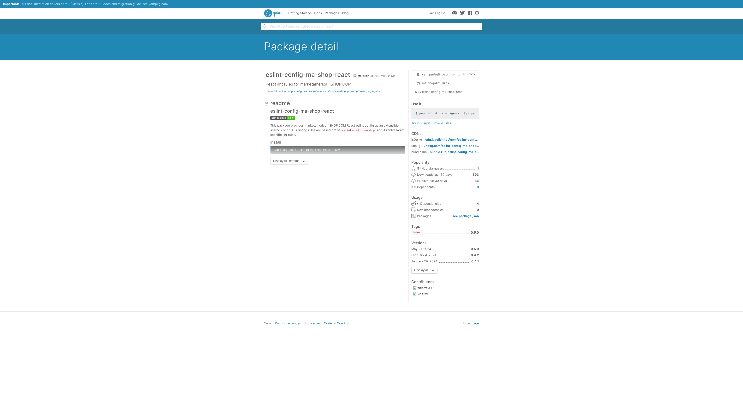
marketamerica (317, 91)
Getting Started (299, 13)
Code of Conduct (336, 323)
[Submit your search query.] (265, 26)
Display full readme (286, 161)
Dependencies (430, 204)
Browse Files (442, 123)
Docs (318, 13)
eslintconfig (286, 91)
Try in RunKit (420, 123)
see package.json (465, 216)
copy (471, 74)
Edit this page (469, 323)
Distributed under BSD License (297, 323)
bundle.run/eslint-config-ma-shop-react (461, 152)
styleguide (374, 91)
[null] (282, 118)
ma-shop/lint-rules (435, 83)
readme (280, 103)
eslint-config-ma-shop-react (443, 92)
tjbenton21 (425, 288)
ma (305, 91)
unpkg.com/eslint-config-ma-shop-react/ (455, 146)
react (363, 91)
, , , (429, 204)
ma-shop (363, 76)
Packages (332, 13)
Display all (421, 270)
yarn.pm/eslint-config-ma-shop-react (449, 74)
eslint (273, 91)
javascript (353, 91)
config (298, 91)
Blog (345, 13)
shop (331, 91)
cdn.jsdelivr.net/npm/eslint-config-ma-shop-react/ (464, 139)
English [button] (440, 13)
